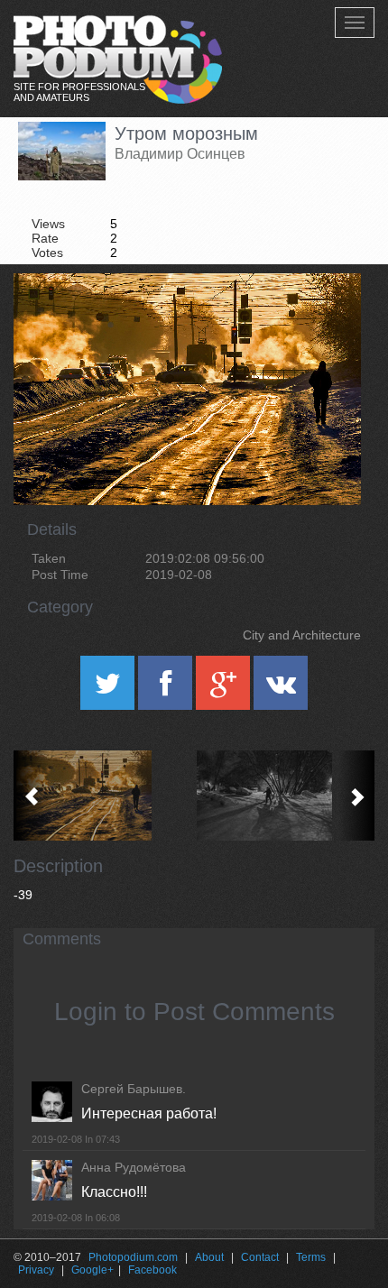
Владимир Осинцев (180, 153)
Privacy (36, 1270)
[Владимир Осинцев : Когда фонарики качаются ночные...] (284, 795)
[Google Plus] (225, 689)
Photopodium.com (133, 1257)
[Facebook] (167, 689)
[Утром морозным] (325, 319)
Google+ (92, 1270)
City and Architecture (302, 635)
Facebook (152, 1270)
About (209, 1257)
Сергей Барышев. (133, 1088)
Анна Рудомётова (133, 1167)
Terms (311, 1257)
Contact (260, 1257)
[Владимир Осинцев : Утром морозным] (103, 795)
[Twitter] (109, 689)
